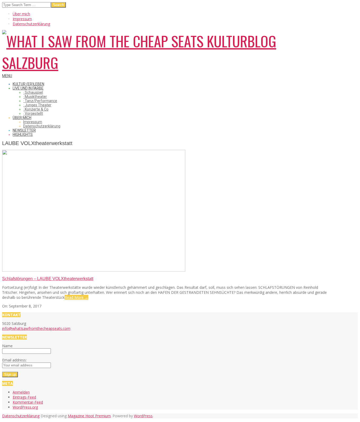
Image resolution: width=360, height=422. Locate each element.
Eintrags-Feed (24, 397)
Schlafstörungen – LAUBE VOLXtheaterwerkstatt (47, 278)
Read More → (76, 297)
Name (7, 345)
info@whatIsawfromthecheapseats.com (36, 328)
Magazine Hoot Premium (89, 415)
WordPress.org (25, 407)
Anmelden (21, 392)
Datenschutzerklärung (21, 415)
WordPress (143, 415)
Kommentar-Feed (28, 402)
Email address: (14, 360)
